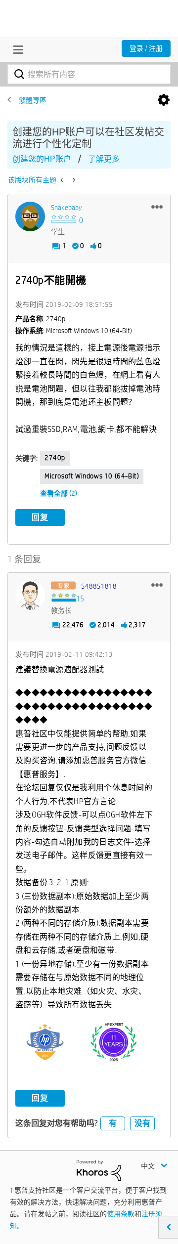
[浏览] (15, 49)
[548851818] (30, 595)
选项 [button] (163, 100)
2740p (54, 457)
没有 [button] (142, 1123)
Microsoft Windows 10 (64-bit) (91, 476)
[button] (157, 206)
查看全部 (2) (58, 493)
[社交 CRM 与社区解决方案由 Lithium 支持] (99, 1169)
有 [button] (113, 1123)
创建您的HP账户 (41, 159)
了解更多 (104, 159)
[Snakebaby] (30, 216)
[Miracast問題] (73, 179)
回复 (40, 517)
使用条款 (120, 1213)
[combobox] (89, 74)
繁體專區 (32, 100)
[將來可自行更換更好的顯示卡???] (62, 179)
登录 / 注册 (146, 48)
